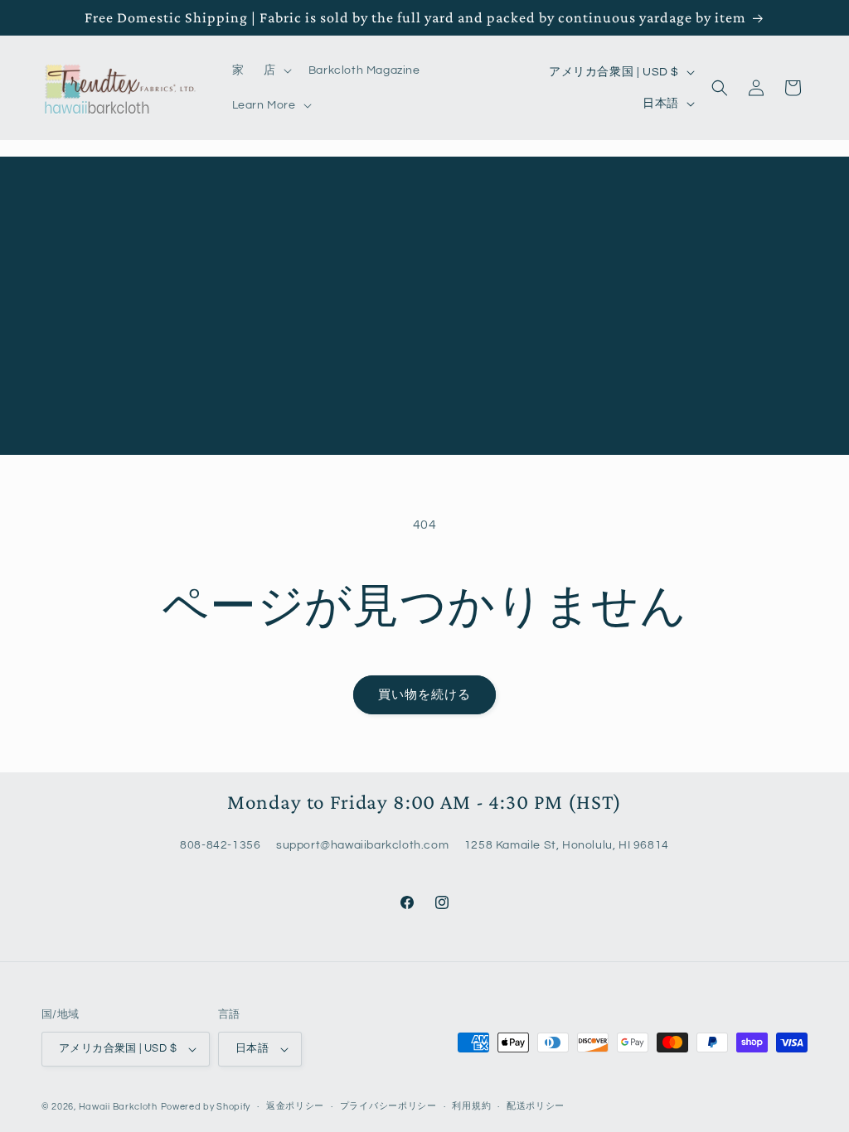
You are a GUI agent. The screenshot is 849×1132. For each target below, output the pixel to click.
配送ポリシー (536, 1105)
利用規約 (471, 1105)
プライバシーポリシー (388, 1105)
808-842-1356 (220, 845)
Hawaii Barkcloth (118, 1106)
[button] (276, 70)
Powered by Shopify (206, 1106)
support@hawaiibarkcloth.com (362, 845)
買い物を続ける (424, 695)
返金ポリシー (295, 1105)
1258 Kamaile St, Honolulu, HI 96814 (566, 845)
